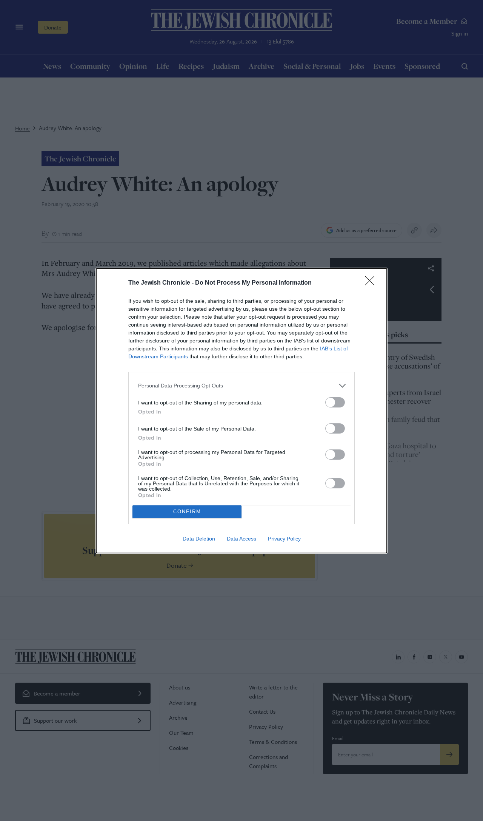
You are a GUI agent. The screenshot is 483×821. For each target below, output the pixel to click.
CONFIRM (187, 511)
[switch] (335, 402)
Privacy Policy (284, 539)
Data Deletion (199, 539)
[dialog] (241, 410)
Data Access (241, 539)
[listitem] (241, 386)
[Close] (372, 283)
